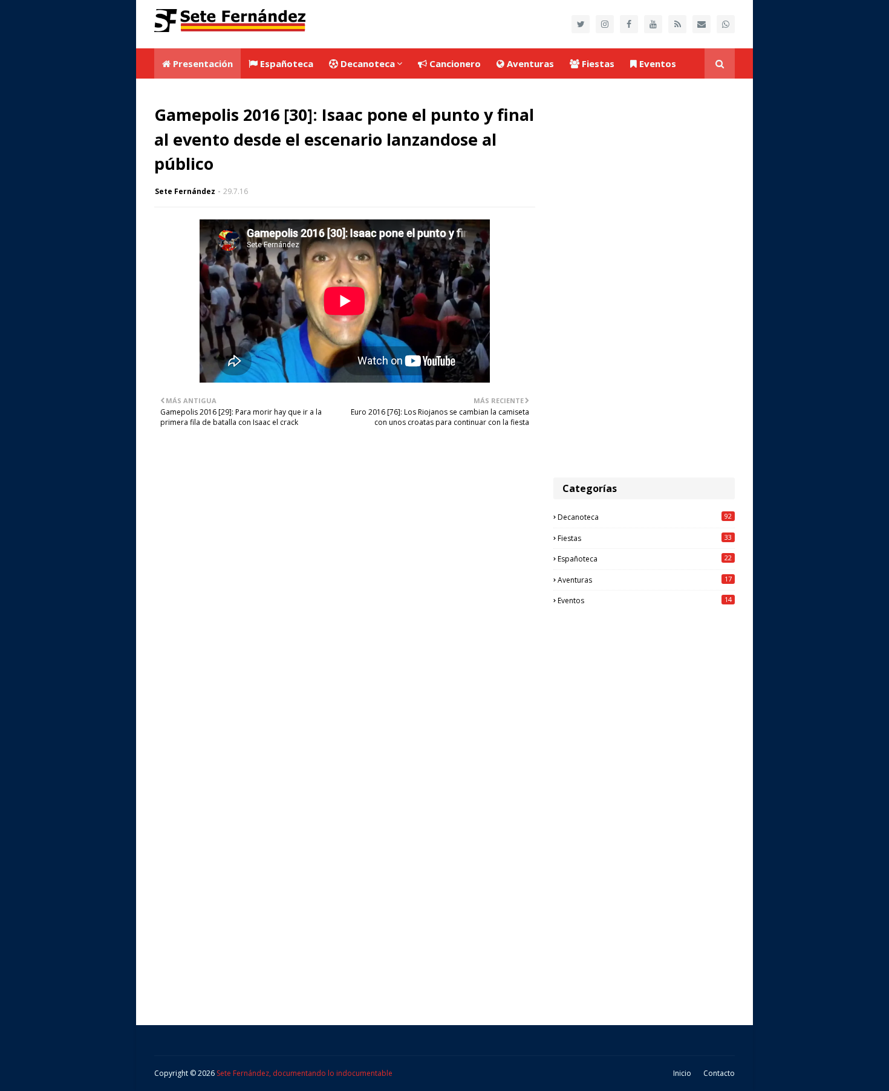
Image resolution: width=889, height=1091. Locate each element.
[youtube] (653, 24)
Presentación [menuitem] (202, 63)
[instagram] (605, 24)
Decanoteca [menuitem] (366, 63)
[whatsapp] (726, 24)
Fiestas (645, 538)
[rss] (677, 24)
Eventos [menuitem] (656, 63)
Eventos (645, 600)
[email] (701, 24)
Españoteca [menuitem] (285, 63)
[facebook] (629, 24)
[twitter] (581, 24)
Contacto (719, 1073)
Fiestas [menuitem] (596, 63)
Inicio (682, 1073)
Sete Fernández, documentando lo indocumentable (304, 1073)
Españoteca (645, 558)
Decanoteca (645, 516)
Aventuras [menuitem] (529, 63)
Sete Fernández (185, 191)
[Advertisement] (644, 278)
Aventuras (645, 579)
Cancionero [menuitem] (454, 63)
